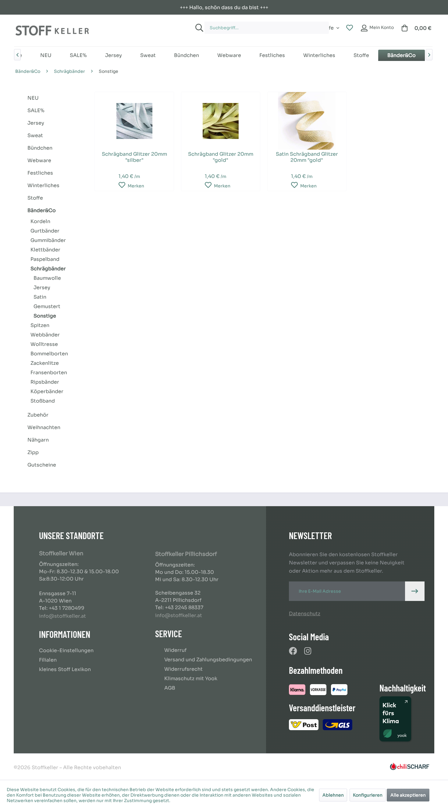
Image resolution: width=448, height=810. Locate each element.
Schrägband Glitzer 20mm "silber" (134, 157)
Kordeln (40, 221)
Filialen (48, 660)
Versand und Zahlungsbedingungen (208, 659)
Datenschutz (304, 613)
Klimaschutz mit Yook (190, 678)
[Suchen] (198, 28)
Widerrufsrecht (183, 669)
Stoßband (42, 401)
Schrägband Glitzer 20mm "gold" (220, 157)
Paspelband (44, 259)
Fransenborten (48, 372)
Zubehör (37, 415)
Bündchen (39, 148)
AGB (169, 688)
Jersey (35, 123)
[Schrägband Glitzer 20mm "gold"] (220, 121)
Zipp (33, 452)
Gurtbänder (44, 231)
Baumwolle (47, 278)
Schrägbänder (48, 268)
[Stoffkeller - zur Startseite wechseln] (52, 30)
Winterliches (43, 185)
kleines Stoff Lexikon (65, 669)
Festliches (40, 173)
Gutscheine (41, 465)
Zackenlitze (44, 363)
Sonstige (45, 316)
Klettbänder (45, 250)
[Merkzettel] (349, 28)
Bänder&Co (41, 210)
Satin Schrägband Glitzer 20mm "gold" (307, 157)
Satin (40, 297)
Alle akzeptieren (408, 795)
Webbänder (45, 335)
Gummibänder (48, 240)
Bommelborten (49, 353)
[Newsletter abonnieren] (415, 591)
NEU (33, 98)
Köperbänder (46, 391)
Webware (39, 160)
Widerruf (175, 650)
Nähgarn (38, 440)
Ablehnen (333, 795)
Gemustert (47, 306)
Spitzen (39, 325)
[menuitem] (260, 25)
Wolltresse (44, 344)
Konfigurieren (367, 795)
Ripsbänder (44, 382)
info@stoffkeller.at (62, 616)
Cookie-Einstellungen (66, 650)
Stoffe (35, 198)
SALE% (35, 110)
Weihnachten (43, 427)
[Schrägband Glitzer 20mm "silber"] (134, 121)
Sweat (35, 135)
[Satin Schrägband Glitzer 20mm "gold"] (307, 121)
